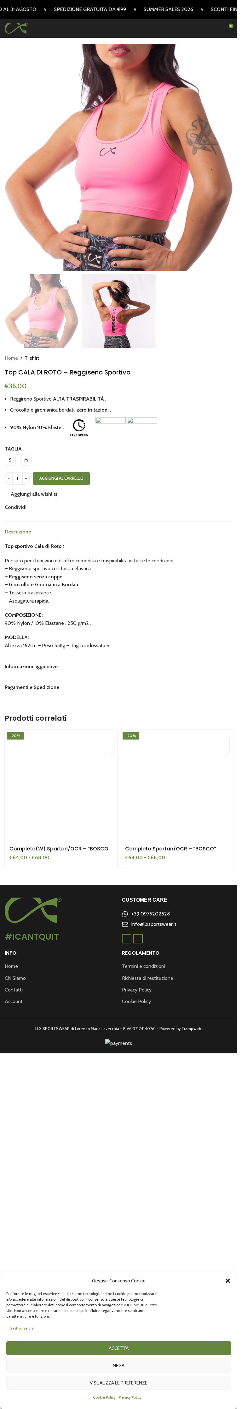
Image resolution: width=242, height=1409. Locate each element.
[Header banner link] (118, 9)
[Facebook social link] (30, 507)
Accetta (119, 1348)
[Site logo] (16, 28)
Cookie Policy (104, 1397)
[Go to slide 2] (122, 264)
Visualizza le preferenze (118, 1383)
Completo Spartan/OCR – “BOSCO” (170, 1207)
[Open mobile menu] (216, 28)
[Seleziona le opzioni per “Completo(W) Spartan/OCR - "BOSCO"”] (108, 738)
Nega (118, 1365)
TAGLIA (13, 449)
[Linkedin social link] (45, 507)
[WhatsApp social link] (53, 507)
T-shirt (32, 358)
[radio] (10, 460)
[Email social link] (38, 507)
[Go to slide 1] (115, 264)
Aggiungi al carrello (61, 478)
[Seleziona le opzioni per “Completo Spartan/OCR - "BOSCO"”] (223, 738)
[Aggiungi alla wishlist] (108, 749)
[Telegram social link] (60, 507)
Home (11, 358)
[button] (228, 1281)
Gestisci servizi (21, 1328)
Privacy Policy (130, 1397)
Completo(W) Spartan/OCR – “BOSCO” (60, 1207)
